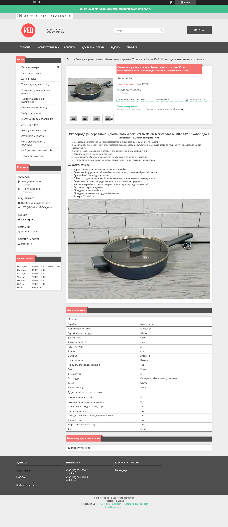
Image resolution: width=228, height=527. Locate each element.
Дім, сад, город (29, 124)
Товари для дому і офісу (35, 84)
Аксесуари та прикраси (34, 130)
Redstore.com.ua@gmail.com (35, 203)
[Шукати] (161, 30)
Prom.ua (130, 498)
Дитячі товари (29, 78)
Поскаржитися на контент (109, 504)
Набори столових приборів (36, 150)
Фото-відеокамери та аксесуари (33, 143)
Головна (25, 47)
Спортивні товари (31, 73)
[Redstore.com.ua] (28, 30)
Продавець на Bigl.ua (114, 501)
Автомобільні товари (33, 135)
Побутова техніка (31, 113)
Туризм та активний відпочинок (32, 100)
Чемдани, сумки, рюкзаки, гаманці (36, 91)
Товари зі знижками (32, 156)
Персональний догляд (34, 107)
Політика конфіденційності (135, 504)
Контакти (69, 47)
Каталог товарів (47, 47)
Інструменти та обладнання (37, 118)
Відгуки (115, 47)
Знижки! (132, 47)
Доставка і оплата (93, 47)
